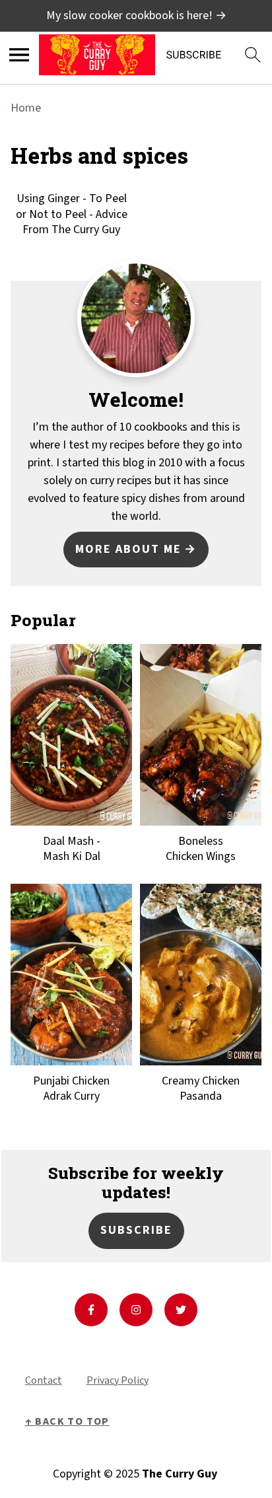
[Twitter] (180, 1309)
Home (26, 108)
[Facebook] (91, 1309)
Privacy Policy (117, 1380)
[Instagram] (136, 1309)
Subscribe (136, 1230)
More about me (128, 549)
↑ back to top (67, 1421)
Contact (43, 1380)
